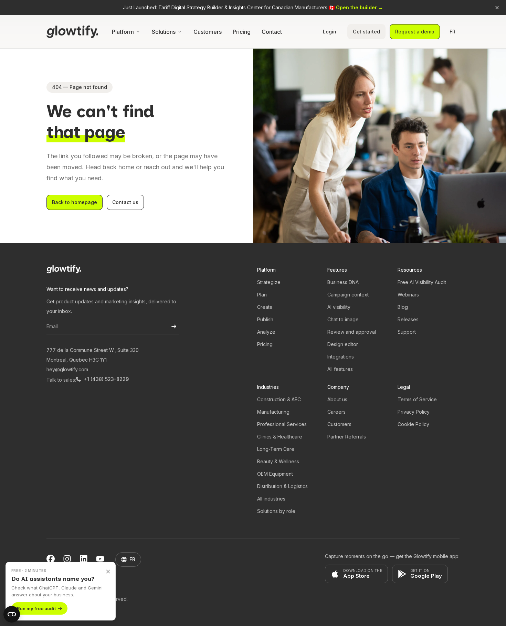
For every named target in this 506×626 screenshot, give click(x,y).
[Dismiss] (108, 571)
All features (340, 369)
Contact (272, 31)
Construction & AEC (279, 399)
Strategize (269, 282)
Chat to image (343, 319)
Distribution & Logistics (282, 486)
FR (452, 31)
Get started (366, 31)
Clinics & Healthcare (279, 437)
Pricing (242, 31)
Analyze (266, 332)
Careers (336, 412)
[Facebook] (50, 559)
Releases (408, 319)
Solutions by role (276, 511)
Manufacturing (273, 412)
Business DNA (343, 282)
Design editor (342, 344)
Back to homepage (74, 202)
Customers (207, 31)
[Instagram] (67, 559)
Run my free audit (36, 608)
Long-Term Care (275, 449)
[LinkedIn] (84, 559)
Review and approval (351, 332)
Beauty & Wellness (278, 461)
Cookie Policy (413, 424)
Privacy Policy (414, 412)
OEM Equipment (275, 474)
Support (407, 332)
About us (337, 399)
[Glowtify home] (72, 32)
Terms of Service (417, 399)
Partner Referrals (346, 437)
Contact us (125, 202)
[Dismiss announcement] (497, 7)
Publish (265, 319)
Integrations (340, 357)
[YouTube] (100, 559)
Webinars (408, 294)
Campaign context (348, 294)
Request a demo (414, 31)
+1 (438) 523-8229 (106, 379)
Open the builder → (359, 7)
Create (265, 307)
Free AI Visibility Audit (422, 282)
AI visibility (338, 307)
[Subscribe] (174, 326)
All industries (271, 499)
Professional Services (282, 424)
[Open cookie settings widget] (11, 614)
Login (329, 31)
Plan (262, 294)
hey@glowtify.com (67, 369)
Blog (403, 307)
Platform (123, 31)
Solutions (164, 31)
